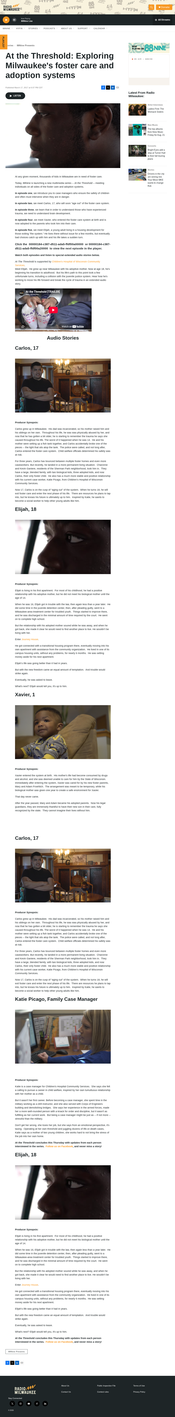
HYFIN (19, 28)
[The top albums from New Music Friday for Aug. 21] (137, 130)
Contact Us (66, 1392)
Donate (165, 7)
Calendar (99, 28)
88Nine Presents (25, 45)
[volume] (14, 20)
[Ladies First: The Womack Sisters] (137, 110)
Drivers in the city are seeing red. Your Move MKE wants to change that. (156, 180)
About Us (65, 1386)
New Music (153, 125)
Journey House (30, 639)
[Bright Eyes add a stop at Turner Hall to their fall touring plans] (137, 151)
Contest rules (103, 1392)
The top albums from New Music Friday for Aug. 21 (156, 132)
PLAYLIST (3, 42)
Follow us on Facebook (59, 1146)
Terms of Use (139, 1386)
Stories (9, 45)
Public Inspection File (106, 1386)
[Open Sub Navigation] (12, 28)
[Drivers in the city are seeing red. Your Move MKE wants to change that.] (137, 175)
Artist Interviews (155, 105)
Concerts (152, 146)
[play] (6, 19)
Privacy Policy (139, 1392)
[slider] (18, 19)
